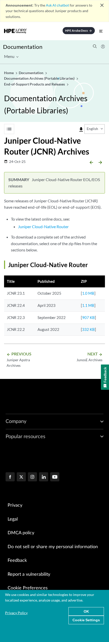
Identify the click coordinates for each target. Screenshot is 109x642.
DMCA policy (21, 533)
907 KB (88, 317)
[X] (21, 477)
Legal (13, 519)
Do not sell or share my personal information (53, 547)
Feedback (17, 560)
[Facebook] (10, 477)
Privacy (15, 505)
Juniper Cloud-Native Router (43, 226)
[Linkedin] (43, 477)
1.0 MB (88, 293)
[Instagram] (32, 477)
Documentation (22, 46)
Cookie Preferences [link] (28, 588)
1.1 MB (88, 305)
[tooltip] (81, 129)
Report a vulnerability (29, 574)
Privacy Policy (16, 613)
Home (9, 73)
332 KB (88, 329)
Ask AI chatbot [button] (57, 5)
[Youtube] (54, 477)
